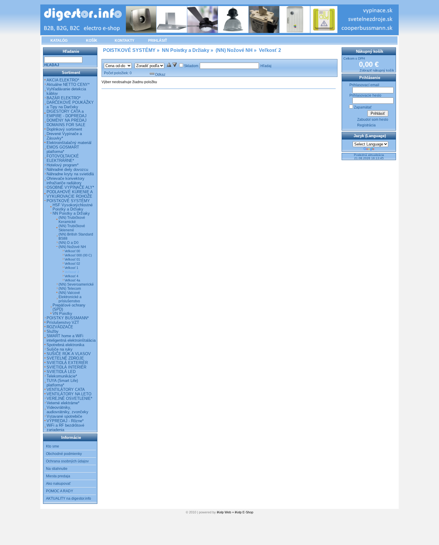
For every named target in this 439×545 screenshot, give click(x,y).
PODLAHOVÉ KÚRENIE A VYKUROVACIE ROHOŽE (70, 194)
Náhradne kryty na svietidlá (70, 174)
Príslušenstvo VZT (63, 322)
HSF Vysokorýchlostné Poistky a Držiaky (73, 207)
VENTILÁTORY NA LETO (69, 394)
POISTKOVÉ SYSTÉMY (68, 201)
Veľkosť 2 (72, 272)
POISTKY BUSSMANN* (68, 318)
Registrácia (366, 125)
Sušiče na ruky (60, 349)
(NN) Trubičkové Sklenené (72, 228)
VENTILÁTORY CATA (66, 389)
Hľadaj (265, 66)
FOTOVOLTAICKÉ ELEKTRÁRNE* (63, 158)
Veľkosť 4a (72, 280)
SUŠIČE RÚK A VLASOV (69, 354)
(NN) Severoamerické (76, 284)
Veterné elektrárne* (63, 403)
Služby (53, 331)
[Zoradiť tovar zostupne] (174, 66)
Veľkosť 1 (71, 268)
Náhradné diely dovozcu (67, 169)
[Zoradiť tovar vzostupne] (169, 66)
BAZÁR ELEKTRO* (64, 98)
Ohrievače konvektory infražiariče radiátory (66, 180)
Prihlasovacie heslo (365, 95)
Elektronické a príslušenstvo (70, 299)
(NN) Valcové (69, 293)
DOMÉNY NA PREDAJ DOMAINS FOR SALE (67, 122)
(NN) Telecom (70, 289)
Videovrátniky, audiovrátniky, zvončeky (67, 409)
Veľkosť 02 (72, 263)
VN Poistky (62, 314)
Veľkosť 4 (71, 276)
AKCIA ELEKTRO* (63, 80)
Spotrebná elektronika (65, 345)
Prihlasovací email (364, 85)
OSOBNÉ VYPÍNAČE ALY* (70, 187)
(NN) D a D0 (69, 243)
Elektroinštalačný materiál (69, 142)
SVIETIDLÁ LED (61, 371)
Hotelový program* (63, 165)
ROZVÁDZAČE (60, 327)
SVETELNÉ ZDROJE (65, 358)
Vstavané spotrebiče (64, 416)
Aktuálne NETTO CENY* (68, 84)
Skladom (191, 66)
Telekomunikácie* (62, 376)
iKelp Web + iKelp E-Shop (235, 512)
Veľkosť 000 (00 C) (78, 255)
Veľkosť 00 (72, 251)
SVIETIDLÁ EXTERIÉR (67, 362)
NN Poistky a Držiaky (71, 213)
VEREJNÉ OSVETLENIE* (69, 398)
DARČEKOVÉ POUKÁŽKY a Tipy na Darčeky (70, 104)
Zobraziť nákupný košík (377, 70)
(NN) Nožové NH (72, 247)
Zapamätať (363, 107)
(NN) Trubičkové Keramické (72, 220)
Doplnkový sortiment (64, 129)
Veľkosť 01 (72, 259)
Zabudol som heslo (372, 119)
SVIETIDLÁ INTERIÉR (66, 367)
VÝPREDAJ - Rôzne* (65, 421)
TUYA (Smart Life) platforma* (62, 382)
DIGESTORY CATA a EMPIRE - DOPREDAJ (67, 113)
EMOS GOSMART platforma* (63, 149)
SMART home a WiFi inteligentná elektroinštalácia (71, 338)
